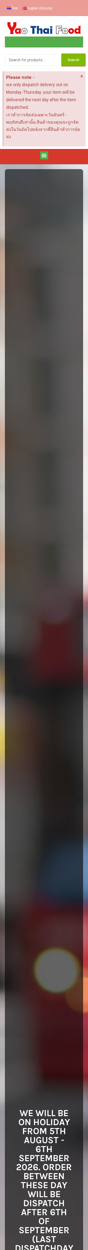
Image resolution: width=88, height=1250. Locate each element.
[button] (44, 155)
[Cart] (44, 42)
